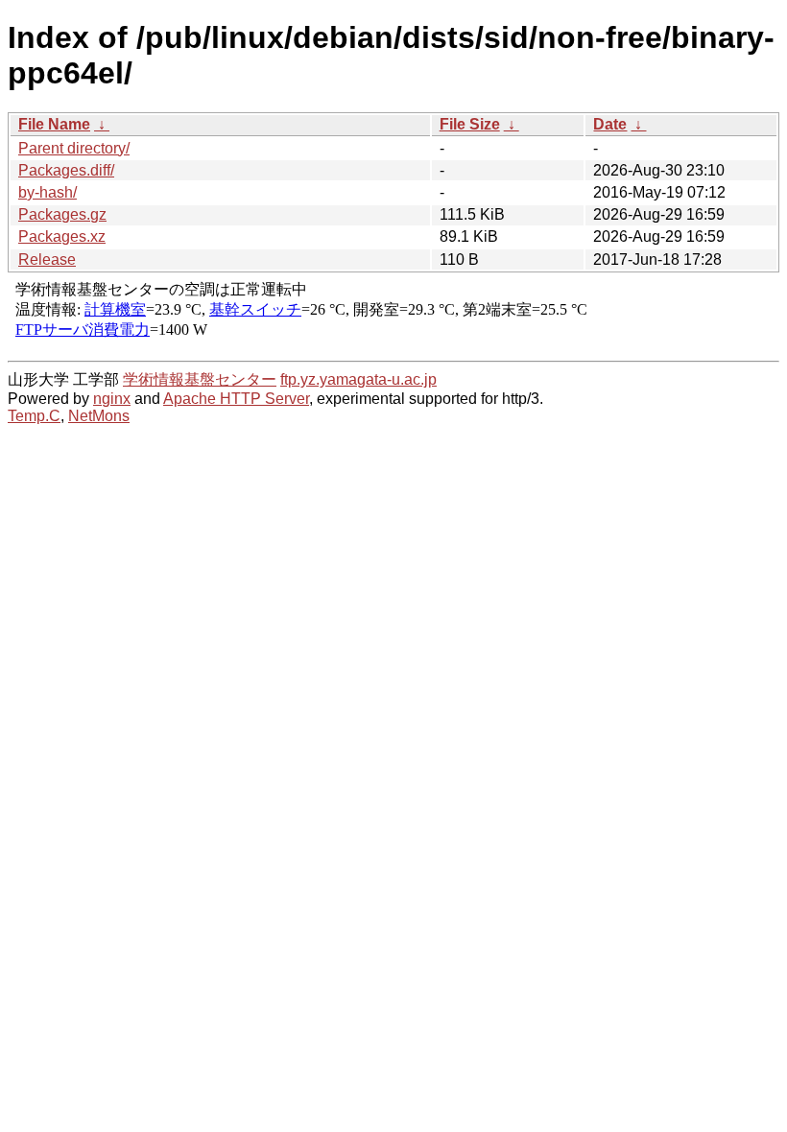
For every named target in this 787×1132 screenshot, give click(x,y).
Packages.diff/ (66, 170)
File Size (470, 124)
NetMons (99, 416)
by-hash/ (47, 192)
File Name (54, 124)
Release (47, 259)
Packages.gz (62, 214)
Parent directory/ (74, 148)
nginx (112, 398)
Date (610, 124)
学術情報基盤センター (199, 379)
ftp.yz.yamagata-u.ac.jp (358, 379)
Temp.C (34, 416)
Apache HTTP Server (236, 398)
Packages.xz (62, 236)
